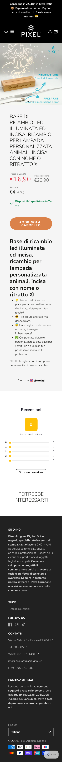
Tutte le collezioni (19, 609)
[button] (28, 101)
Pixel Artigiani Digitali (32, 741)
